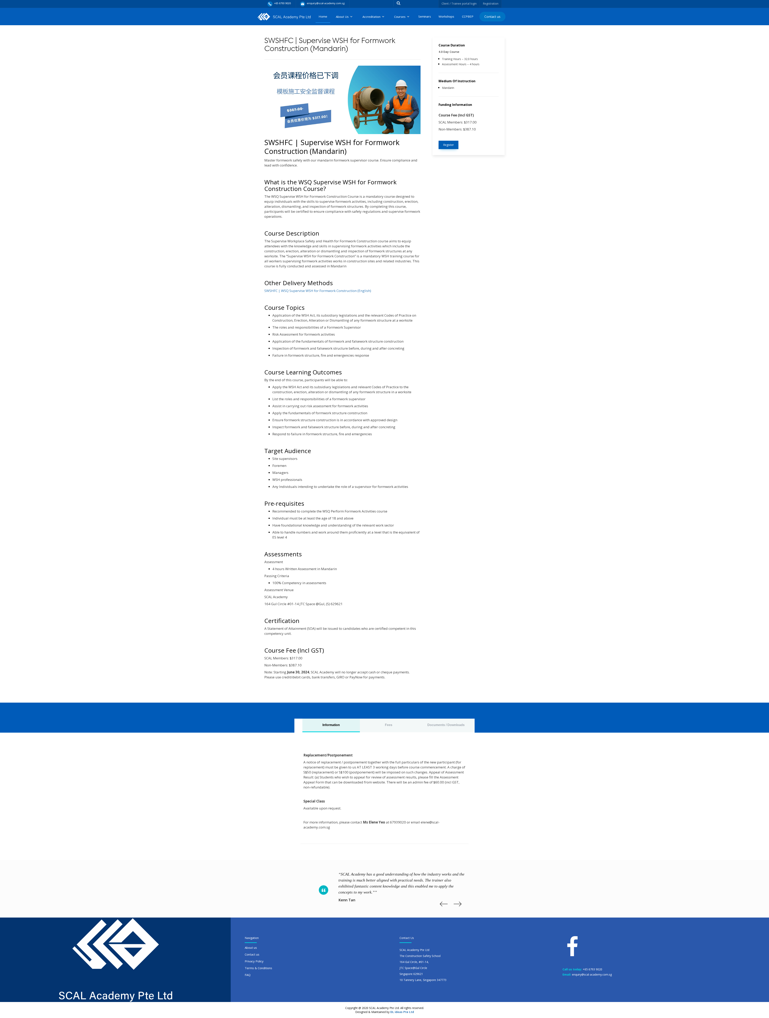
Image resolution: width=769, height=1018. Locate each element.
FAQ (248, 975)
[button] (344, 17)
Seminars (424, 16)
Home (323, 16)
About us (251, 948)
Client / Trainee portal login (459, 3)
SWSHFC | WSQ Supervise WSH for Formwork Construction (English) (317, 290)
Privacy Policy (254, 961)
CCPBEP (467, 16)
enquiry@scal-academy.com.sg (592, 974)
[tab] (331, 725)
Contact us (492, 16)
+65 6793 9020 (592, 969)
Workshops (446, 16)
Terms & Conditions (258, 968)
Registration (490, 3)
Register (448, 145)
